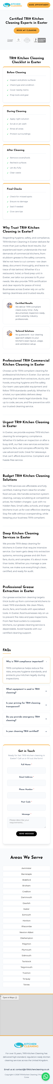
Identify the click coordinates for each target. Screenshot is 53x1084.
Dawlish (26, 903)
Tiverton (26, 973)
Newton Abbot (26, 932)
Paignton (26, 944)
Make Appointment (39, 5)
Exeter (26, 909)
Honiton (26, 920)
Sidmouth (26, 955)
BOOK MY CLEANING (26, 30)
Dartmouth (26, 897)
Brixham (26, 885)
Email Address (26, 777)
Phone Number (26, 789)
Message (26, 814)
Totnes (26, 984)
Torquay (26, 979)
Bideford (26, 880)
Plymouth (26, 950)
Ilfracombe (26, 926)
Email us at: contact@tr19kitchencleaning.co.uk (26, 1069)
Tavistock (26, 961)
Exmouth (26, 915)
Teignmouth (26, 967)
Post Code (26, 802)
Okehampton (26, 938)
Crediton (26, 891)
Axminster (26, 868)
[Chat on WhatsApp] (46, 1076)
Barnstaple (26, 874)
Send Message (26, 834)
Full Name (26, 765)
